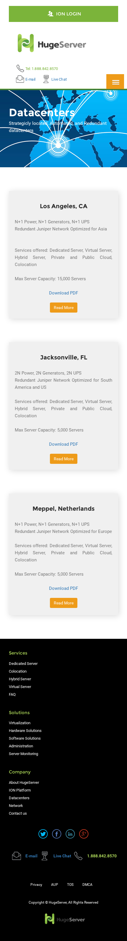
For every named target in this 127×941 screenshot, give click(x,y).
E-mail (30, 79)
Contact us (18, 813)
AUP (54, 885)
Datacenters (19, 798)
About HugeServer (24, 782)
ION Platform (20, 790)
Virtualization (19, 723)
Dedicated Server (23, 663)
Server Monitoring (23, 753)
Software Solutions (25, 738)
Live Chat (59, 79)
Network (16, 805)
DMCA (87, 885)
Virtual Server (20, 686)
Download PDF (63, 293)
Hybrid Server (20, 679)
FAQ (12, 694)
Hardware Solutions (25, 730)
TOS (70, 885)
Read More (64, 307)
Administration (21, 746)
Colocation (18, 671)
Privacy (36, 885)
